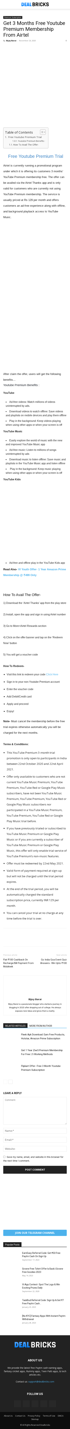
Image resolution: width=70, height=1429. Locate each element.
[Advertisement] (35, 91)
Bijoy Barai (11, 40)
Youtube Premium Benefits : (31, 141)
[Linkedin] (26, 1403)
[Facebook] (6, 48)
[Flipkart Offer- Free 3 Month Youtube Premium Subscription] (11, 1069)
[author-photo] (35, 994)
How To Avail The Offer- (26, 144)
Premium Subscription (12, 17)
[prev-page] (5, 1082)
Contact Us (20, 1415)
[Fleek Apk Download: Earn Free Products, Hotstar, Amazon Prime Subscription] (11, 1038)
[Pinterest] (21, 48)
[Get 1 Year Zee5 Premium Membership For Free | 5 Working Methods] (11, 1054)
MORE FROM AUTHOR (40, 1026)
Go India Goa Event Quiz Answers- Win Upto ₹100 (53, 961)
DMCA (60, 1415)
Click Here (52, 674)
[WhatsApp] (29, 48)
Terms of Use (49, 1415)
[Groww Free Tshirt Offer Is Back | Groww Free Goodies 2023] (11, 1273)
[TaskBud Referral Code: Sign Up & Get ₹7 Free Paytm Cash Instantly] (11, 1304)
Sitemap (35, 1419)
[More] (36, 48)
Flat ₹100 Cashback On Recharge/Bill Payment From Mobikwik (18, 963)
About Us (8, 1415)
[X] (14, 48)
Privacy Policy (34, 1415)
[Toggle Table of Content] (41, 132)
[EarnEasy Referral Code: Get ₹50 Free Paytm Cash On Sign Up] (11, 1257)
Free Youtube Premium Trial (24, 137)
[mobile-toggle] (5, 4)
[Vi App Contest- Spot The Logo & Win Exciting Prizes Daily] (11, 1288)
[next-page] (10, 1082)
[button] (65, 4)
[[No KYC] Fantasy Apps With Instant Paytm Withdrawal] (11, 1320)
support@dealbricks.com (41, 1381)
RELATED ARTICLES (15, 1026)
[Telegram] (35, 1403)
